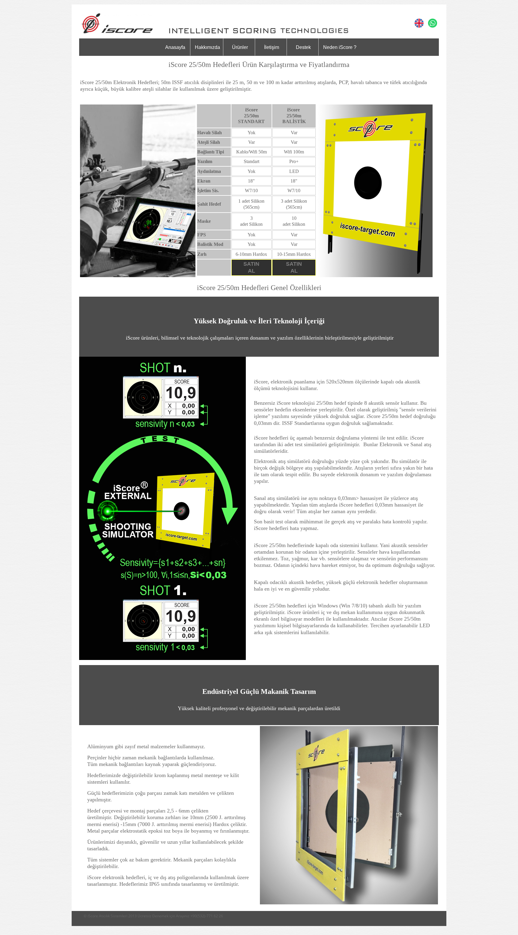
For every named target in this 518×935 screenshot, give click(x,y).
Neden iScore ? (339, 47)
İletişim (271, 47)
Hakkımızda (207, 47)
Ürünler (240, 47)
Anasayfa (175, 47)
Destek (303, 47)
